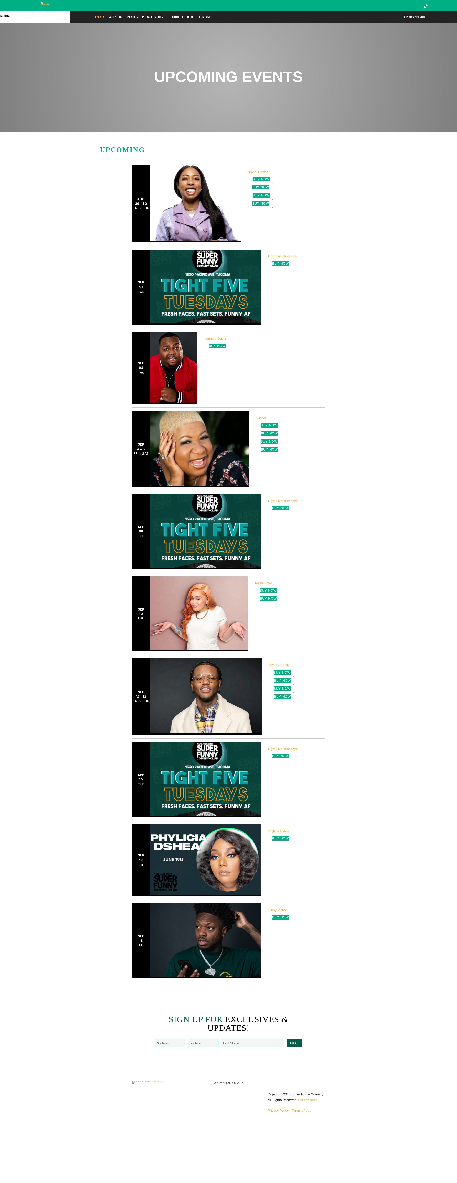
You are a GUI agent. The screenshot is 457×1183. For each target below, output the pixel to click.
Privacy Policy (278, 1110)
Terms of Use (301, 1110)
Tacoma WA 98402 (146, 1160)
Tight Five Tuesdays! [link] (283, 256)
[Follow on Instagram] (405, 6)
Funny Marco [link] (274, 905)
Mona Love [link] (259, 578)
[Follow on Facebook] (394, 6)
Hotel (191, 17)
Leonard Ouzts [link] (213, 334)
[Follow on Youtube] (415, 6)
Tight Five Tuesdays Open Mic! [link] (292, 251)
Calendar (115, 17)
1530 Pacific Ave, (145, 1155)
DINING (175, 17)
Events (100, 17)
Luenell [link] (257, 413)
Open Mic (132, 17)
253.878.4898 (142, 1166)
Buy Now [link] (261, 179)
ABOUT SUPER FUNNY (226, 1083)
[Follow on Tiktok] (426, 6)
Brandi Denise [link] (255, 167)
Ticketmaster (307, 1100)
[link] (195, 240)
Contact (205, 17)
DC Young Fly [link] (275, 660)
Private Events (152, 17)
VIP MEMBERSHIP (415, 17)
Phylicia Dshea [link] (276, 826)
